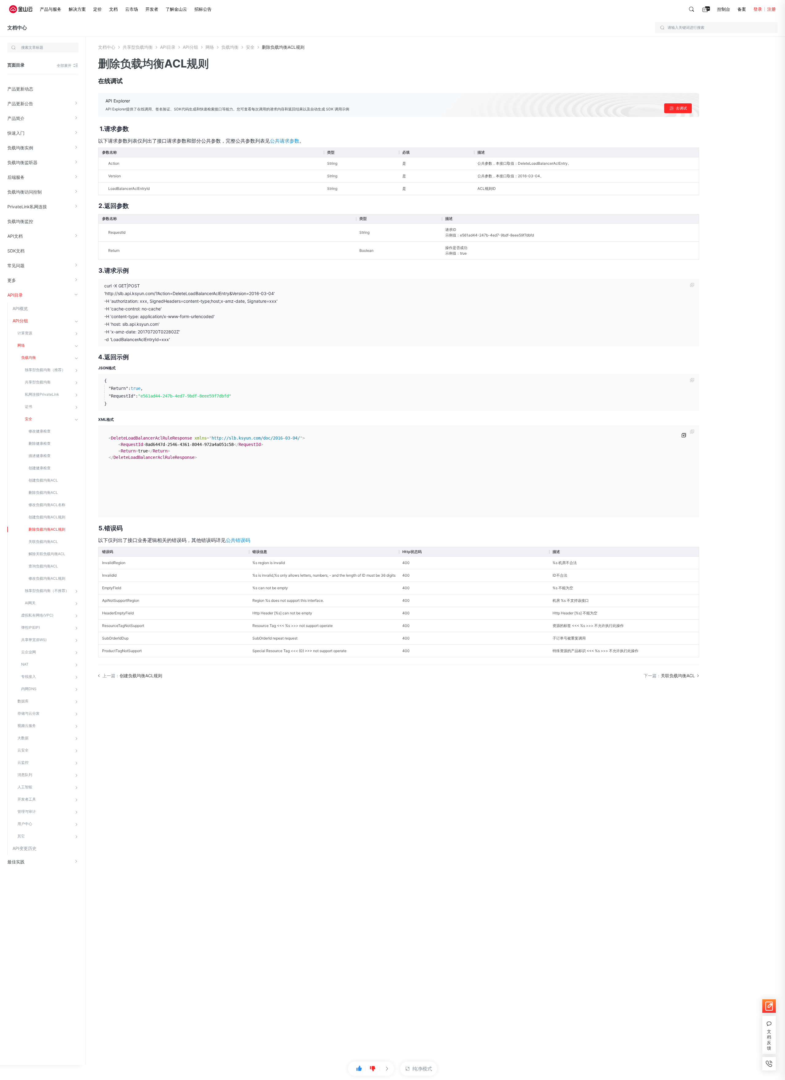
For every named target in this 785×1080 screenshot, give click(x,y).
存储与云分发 (28, 713)
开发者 (151, 9)
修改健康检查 (40, 431)
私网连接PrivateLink (42, 394)
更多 (11, 280)
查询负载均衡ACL (43, 566)
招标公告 (203, 9)
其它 (21, 836)
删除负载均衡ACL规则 (47, 529)
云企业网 (28, 652)
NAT (25, 664)
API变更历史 (24, 848)
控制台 (723, 9)
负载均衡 (28, 357)
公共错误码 (238, 540)
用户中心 (24, 823)
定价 (97, 9)
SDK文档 (16, 250)
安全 (28, 419)
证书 (28, 406)
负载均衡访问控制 (24, 191)
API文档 (15, 236)
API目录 (15, 295)
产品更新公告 (20, 103)
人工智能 (24, 787)
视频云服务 (26, 725)
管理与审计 (26, 811)
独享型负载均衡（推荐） (45, 369)
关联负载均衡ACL (43, 541)
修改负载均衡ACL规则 (47, 578)
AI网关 (30, 603)
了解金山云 (176, 9)
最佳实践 (16, 861)
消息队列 (24, 774)
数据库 (23, 701)
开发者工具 (26, 799)
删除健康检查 (40, 443)
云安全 (23, 750)
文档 (113, 9)
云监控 (23, 762)
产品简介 (16, 118)
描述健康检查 (40, 455)
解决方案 (77, 9)
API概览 (20, 308)
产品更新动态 (20, 88)
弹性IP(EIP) (30, 627)
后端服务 (16, 177)
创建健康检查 (40, 468)
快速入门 (16, 133)
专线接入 (28, 676)
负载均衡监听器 (22, 162)
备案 (741, 9)
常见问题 (16, 265)
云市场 (131, 9)
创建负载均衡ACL (43, 480)
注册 (771, 9)
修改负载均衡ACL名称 (47, 504)
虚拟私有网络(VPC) (37, 615)
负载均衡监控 (20, 221)
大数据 (23, 738)
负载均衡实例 (20, 147)
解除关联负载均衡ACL (47, 554)
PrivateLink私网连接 (27, 206)
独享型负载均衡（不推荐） (47, 590)
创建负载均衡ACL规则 (47, 517)
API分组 (20, 320)
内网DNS (28, 688)
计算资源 (24, 333)
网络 (21, 345)
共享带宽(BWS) (34, 639)
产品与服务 (50, 9)
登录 (757, 9)
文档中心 (17, 28)
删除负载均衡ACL (43, 492)
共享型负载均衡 (38, 382)
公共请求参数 (284, 141)
